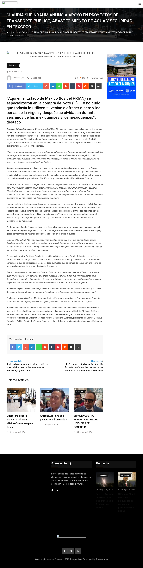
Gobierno (26, 32)
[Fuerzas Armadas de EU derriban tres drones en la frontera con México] (105, 479)
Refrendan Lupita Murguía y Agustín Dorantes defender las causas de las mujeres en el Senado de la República (84, 367)
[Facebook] (13, 347)
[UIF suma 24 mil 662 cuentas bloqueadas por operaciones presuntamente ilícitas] (127, 479)
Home (11, 32)
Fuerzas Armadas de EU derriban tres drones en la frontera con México (105, 501)
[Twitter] (19, 347)
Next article (96, 361)
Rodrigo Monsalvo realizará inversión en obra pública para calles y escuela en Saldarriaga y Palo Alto (27, 367)
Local (18, 32)
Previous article (15, 361)
